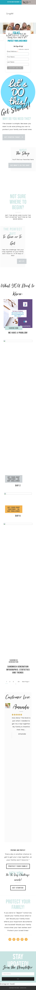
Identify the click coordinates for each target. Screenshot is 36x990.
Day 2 (18, 485)
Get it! (22, 261)
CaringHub (9, 13)
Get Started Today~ (13, 137)
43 (18, 681)
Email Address (12, 51)
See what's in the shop (20, 165)
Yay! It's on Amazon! (27, 2)
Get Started (18, 93)
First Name (11, 57)
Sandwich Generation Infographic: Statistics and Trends (18, 669)
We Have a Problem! (18, 332)
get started (18, 888)
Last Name (10, 62)
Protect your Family (18, 866)
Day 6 (18, 515)
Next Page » (26, 681)
